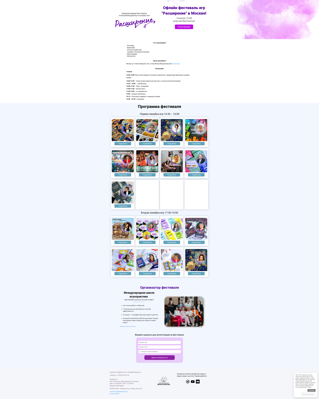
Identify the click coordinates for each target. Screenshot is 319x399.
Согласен (311, 390)
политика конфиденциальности (119, 391)
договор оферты (114, 393)
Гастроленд (176, 64)
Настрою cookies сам (308, 394)
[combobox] (140, 351)
